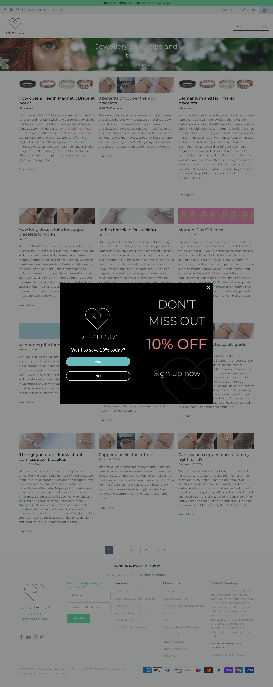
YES (98, 361)
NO (98, 376)
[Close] (208, 287)
